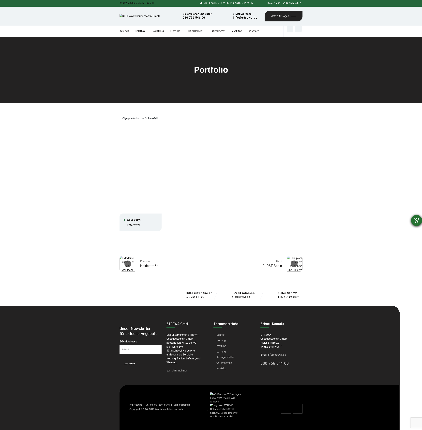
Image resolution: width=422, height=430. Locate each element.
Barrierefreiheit (182, 404)
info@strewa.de (241, 296)
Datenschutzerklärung (158, 404)
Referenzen (219, 31)
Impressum (135, 404)
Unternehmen (195, 31)
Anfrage (237, 31)
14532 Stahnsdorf (288, 296)
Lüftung (175, 31)
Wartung (158, 31)
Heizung (140, 31)
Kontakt (254, 31)
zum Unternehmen (176, 370)
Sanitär (124, 31)
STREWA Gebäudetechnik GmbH (137, 3)
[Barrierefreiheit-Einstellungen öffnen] (416, 220)
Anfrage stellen (225, 357)
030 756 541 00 (195, 296)
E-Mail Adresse (128, 341)
